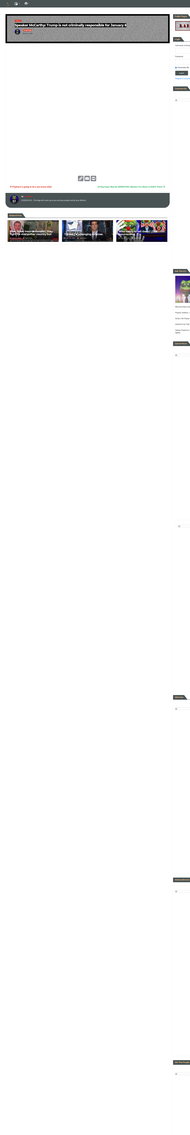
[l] (35, 3)
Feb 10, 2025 (125, 238)
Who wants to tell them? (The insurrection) (138, 233)
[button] (173, 4)
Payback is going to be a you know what (32, 187)
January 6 (18, 20)
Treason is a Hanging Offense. (83, 234)
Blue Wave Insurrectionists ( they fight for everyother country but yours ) (31, 234)
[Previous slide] (178, 437)
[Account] (27, 3)
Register (178, 78)
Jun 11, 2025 (16, 238)
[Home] (7, 4)
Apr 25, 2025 (70, 238)
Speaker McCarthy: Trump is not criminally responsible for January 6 (71, 25)
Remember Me (183, 67)
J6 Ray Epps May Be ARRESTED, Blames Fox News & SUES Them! (130, 187)
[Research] (17, 4)
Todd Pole (27, 30)
